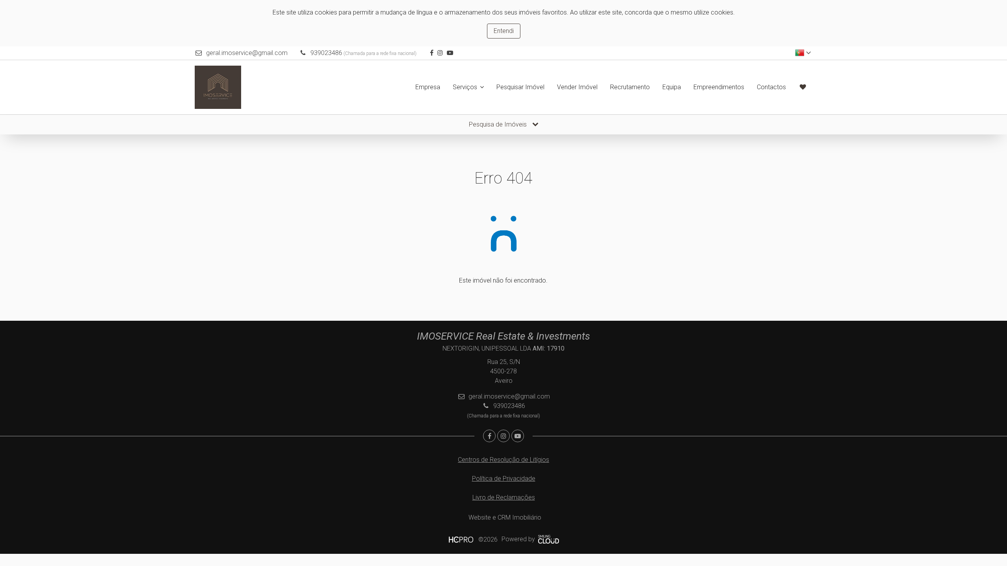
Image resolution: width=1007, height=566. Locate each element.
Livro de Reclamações (503, 497)
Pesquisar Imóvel (520, 87)
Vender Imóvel (577, 87)
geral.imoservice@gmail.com (247, 53)
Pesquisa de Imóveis (498, 124)
